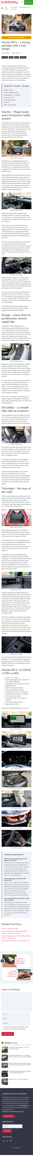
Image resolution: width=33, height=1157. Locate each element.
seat (22, 374)
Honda (16, 57)
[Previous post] (2, 960)
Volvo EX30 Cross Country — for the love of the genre (19, 1048)
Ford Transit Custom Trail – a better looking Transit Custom (20, 961)
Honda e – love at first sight (10, 928)
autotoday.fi (23, 1105)
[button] (22, 2)
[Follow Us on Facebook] (3, 1140)
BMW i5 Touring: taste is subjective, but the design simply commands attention (20, 1064)
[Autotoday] (9, 2)
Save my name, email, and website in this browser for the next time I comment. (15, 1028)
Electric (11, 57)
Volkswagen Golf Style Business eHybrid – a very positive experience (20, 1072)
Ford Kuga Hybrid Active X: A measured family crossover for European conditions (20, 1056)
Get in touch (8, 1116)
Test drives (6, 8)
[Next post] (30, 973)
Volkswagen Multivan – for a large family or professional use (12, 973)
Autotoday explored (16, 38)
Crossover (4, 57)
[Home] (2, 8)
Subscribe (7, 1131)
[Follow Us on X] (7, 1140)
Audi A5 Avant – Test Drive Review (18, 1079)
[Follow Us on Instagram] (10, 1140)
